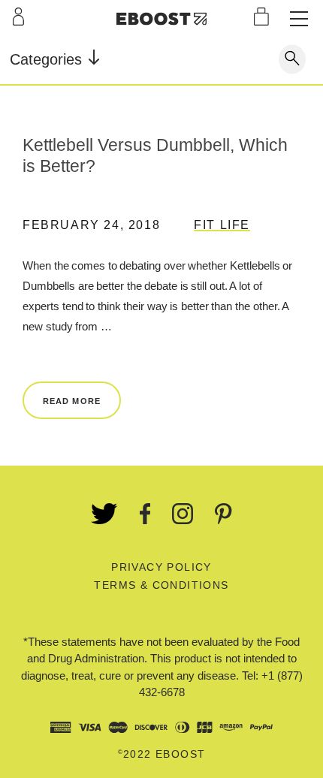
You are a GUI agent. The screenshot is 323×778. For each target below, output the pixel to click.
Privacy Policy (161, 567)
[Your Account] (18, 17)
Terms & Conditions (161, 585)
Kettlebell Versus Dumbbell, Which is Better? (155, 155)
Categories (48, 59)
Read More (72, 401)
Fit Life (222, 225)
